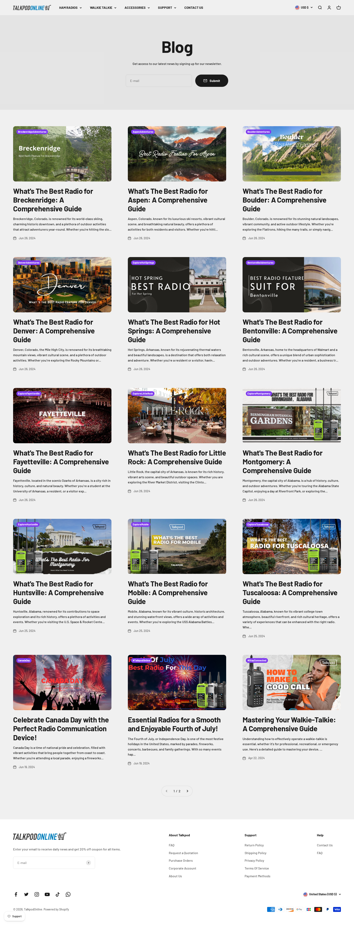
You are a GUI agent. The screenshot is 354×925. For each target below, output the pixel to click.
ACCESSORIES (135, 7)
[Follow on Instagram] (37, 894)
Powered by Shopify (56, 909)
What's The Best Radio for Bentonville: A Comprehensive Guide (290, 330)
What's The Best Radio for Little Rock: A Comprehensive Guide (177, 457)
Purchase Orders (181, 860)
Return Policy (254, 845)
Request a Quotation (183, 853)
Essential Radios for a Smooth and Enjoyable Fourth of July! (174, 724)
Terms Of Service (257, 868)
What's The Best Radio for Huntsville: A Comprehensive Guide (58, 592)
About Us (175, 876)
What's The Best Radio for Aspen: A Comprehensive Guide (168, 199)
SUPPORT (165, 7)
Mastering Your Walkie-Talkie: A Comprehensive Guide (289, 724)
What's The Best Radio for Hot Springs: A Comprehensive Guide (174, 330)
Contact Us (325, 845)
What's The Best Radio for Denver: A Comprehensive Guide (54, 330)
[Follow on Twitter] (26, 894)
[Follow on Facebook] (16, 894)
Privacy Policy (254, 860)
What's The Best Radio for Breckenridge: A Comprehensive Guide (53, 199)
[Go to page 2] (187, 791)
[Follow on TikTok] (57, 894)
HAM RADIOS (68, 7)
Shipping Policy (256, 853)
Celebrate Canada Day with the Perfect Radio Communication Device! (61, 728)
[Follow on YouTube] (47, 894)
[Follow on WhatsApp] (68, 894)
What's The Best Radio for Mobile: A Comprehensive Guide (168, 592)
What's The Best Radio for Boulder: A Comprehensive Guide (285, 199)
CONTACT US (193, 7)
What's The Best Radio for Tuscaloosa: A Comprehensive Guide (290, 592)
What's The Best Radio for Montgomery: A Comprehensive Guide (282, 461)
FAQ (171, 845)
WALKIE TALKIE (101, 7)
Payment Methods (257, 876)
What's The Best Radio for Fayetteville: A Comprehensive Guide (61, 461)
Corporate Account (182, 868)
